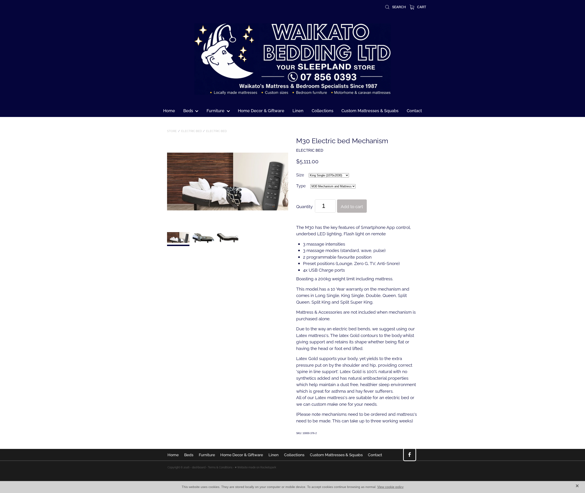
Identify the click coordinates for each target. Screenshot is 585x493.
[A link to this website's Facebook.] (409, 454)
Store (172, 131)
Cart (421, 7)
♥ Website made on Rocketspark (255, 467)
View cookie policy (390, 487)
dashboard (198, 467)
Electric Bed (191, 131)
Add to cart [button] (352, 206)
